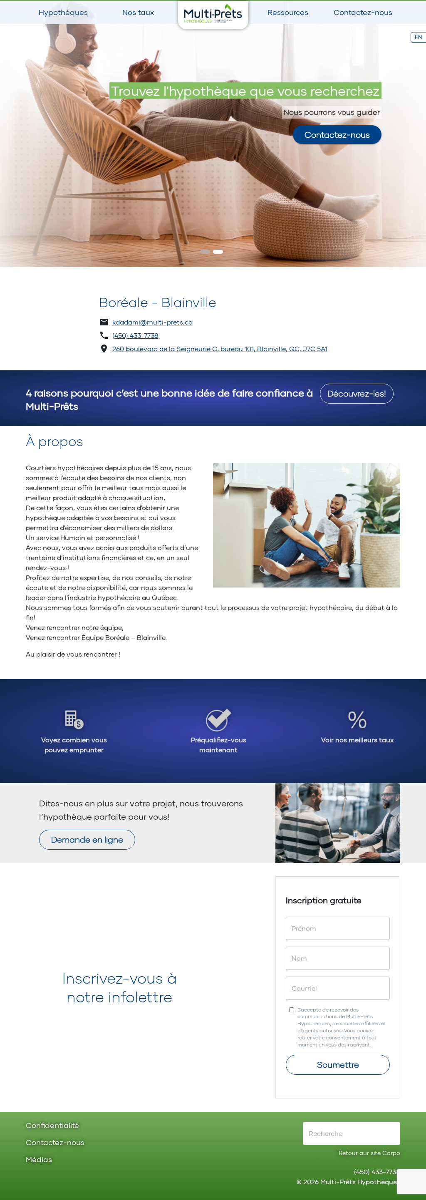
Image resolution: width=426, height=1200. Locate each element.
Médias (39, 1160)
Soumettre (338, 1064)
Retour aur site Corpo (369, 1152)
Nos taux (138, 12)
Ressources (287, 12)
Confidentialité (52, 1126)
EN (418, 37)
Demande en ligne (87, 839)
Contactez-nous (363, 12)
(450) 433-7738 (135, 335)
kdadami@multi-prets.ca (152, 322)
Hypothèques (63, 12)
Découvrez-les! (356, 393)
